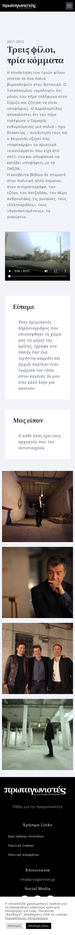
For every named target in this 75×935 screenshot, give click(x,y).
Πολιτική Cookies (21, 845)
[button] (69, 6)
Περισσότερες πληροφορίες (26, 918)
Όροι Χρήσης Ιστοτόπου (26, 836)
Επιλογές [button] (14, 926)
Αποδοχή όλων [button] (38, 926)
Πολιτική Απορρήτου (23, 855)
